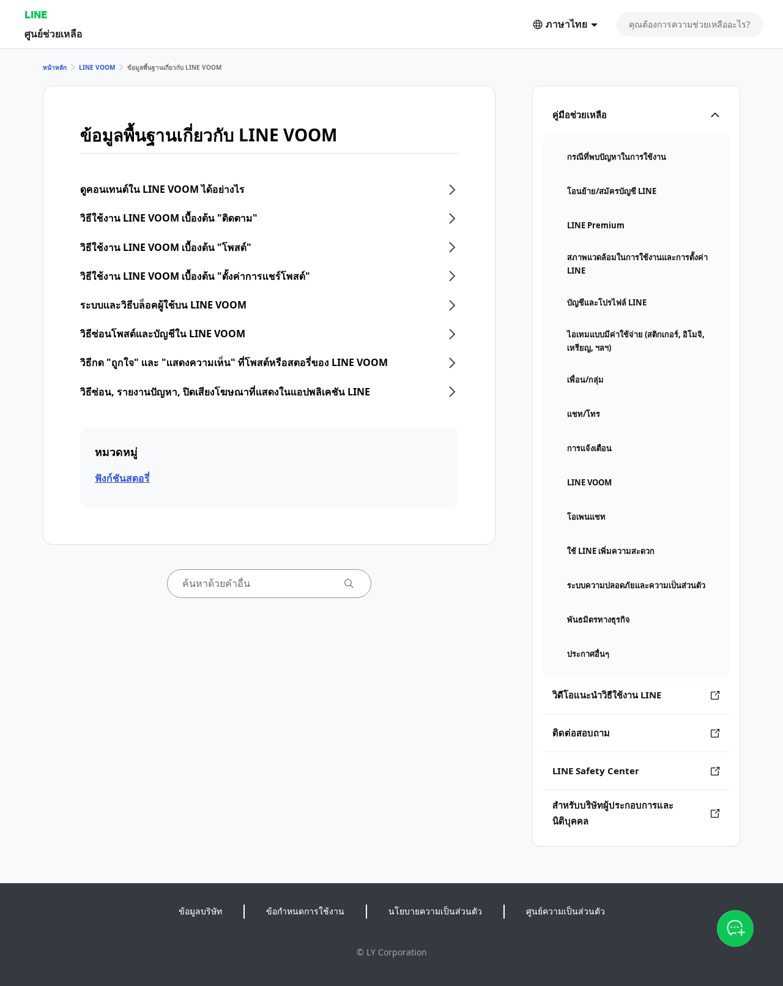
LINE (35, 14)
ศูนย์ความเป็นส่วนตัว (565, 911)
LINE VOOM (97, 67)
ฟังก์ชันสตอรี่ (122, 478)
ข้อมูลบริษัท (200, 911)
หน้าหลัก (55, 67)
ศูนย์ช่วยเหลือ (53, 33)
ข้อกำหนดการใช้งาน (305, 911)
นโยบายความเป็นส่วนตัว (435, 911)
